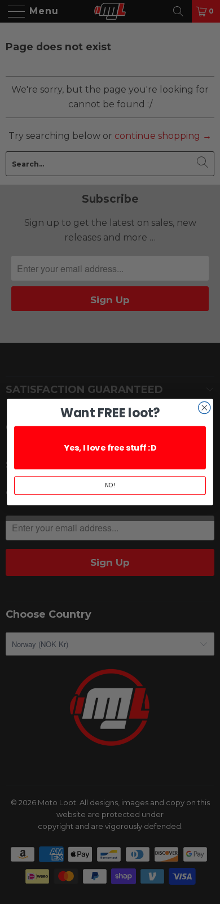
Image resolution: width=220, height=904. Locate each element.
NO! (110, 486)
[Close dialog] (204, 407)
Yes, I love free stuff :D (110, 447)
